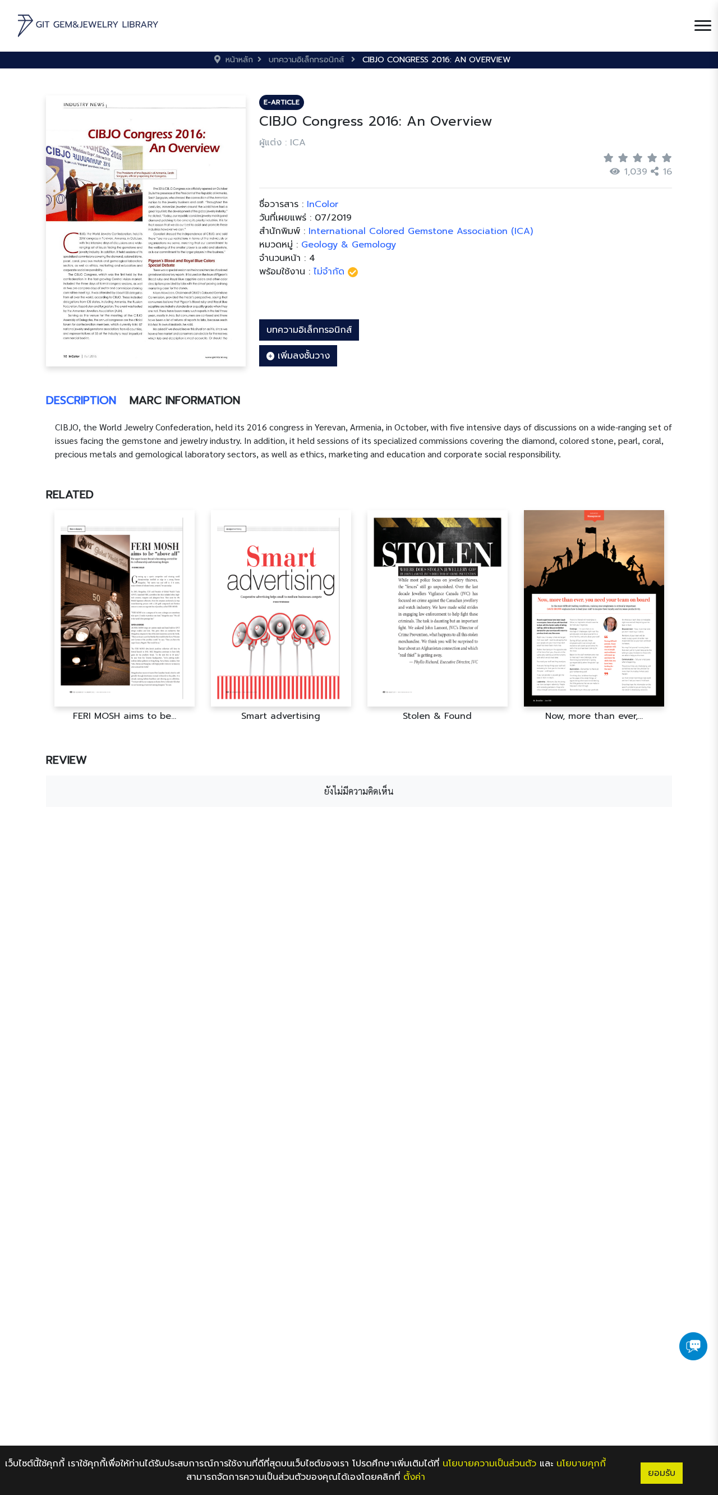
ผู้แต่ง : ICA (282, 142)
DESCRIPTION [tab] (81, 400)
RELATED (70, 494)
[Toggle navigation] (703, 26)
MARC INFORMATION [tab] (185, 400)
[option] (124, 616)
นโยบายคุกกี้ (581, 1463)
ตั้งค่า (414, 1477)
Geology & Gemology (348, 244)
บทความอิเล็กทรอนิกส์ (309, 330)
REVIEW (66, 760)
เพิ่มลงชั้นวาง (302, 356)
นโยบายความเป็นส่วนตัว (489, 1463)
